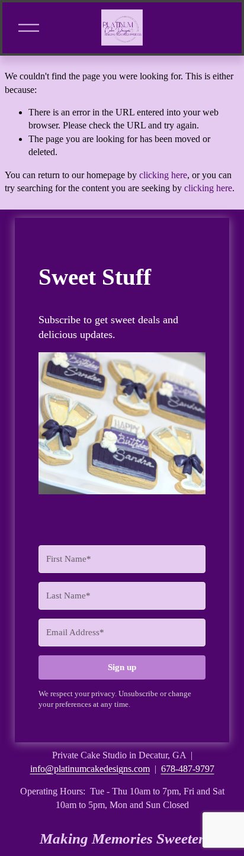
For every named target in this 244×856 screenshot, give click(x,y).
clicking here (163, 175)
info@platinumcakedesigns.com (90, 769)
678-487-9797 (187, 769)
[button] (122, 425)
